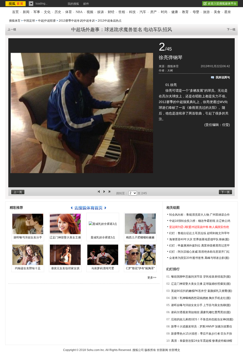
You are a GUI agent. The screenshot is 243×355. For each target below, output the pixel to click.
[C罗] (140, 254)
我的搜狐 (73, 3)
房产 (153, 12)
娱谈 (100, 12)
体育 (68, 12)
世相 (121, 12)
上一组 (12, 29)
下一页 (225, 192)
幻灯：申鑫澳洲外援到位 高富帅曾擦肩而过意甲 (199, 245)
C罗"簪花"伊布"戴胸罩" (140, 268)
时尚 (164, 12)
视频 (90, 12)
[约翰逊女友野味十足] (28, 254)
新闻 (26, 12)
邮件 (86, 3)
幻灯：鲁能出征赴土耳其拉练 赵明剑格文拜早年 (199, 233)
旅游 (206, 12)
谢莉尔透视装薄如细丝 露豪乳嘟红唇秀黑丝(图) (201, 312)
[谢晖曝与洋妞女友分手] (28, 223)
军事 (36, 12)
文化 (47, 12)
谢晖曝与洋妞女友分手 (28, 237)
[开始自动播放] (104, 193)
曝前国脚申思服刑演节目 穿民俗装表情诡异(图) (201, 276)
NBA (79, 12)
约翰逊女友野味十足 (28, 268)
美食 (217, 12)
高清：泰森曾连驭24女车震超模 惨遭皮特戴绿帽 (201, 340)
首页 (15, 12)
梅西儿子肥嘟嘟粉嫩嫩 (140, 237)
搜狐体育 (14, 20)
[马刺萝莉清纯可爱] (103, 254)
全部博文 (174, 350)
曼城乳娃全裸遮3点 (103, 237)
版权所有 (150, 350)
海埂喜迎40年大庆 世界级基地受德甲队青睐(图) (199, 239)
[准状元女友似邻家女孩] (65, 254)
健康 (174, 12)
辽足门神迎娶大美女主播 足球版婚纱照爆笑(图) (201, 283)
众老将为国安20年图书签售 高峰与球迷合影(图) (199, 258)
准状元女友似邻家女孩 (65, 268)
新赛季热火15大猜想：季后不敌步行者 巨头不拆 (201, 333)
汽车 (143, 12)
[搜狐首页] (16, 3)
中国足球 (29, 20)
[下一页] (109, 193)
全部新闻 (162, 350)
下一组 (231, 29)
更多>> (151, 277)
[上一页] (98, 193)
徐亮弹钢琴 (170, 57)
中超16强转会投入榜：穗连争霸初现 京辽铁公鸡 (199, 220)
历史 (58, 12)
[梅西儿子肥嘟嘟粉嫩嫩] (140, 223)
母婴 (196, 12)
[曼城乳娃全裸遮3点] (103, 223)
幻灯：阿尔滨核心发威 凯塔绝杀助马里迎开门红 (199, 251)
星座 (227, 12)
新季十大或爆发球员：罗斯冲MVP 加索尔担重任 (201, 326)
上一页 (18, 192)
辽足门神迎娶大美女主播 (65, 237)
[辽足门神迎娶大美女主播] (65, 223)
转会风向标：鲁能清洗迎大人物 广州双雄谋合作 (199, 214)
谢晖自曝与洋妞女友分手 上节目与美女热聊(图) (201, 305)
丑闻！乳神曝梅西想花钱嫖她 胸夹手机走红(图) (201, 298)
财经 (111, 12)
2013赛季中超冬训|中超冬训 (77, 20)
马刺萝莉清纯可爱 (102, 268)
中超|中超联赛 (47, 20)
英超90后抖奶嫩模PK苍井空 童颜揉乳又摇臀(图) (201, 291)
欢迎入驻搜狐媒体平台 (222, 3)
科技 (132, 12)
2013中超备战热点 (110, 20)
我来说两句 (223, 77)
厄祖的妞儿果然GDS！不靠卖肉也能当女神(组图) (202, 319)
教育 (185, 12)
